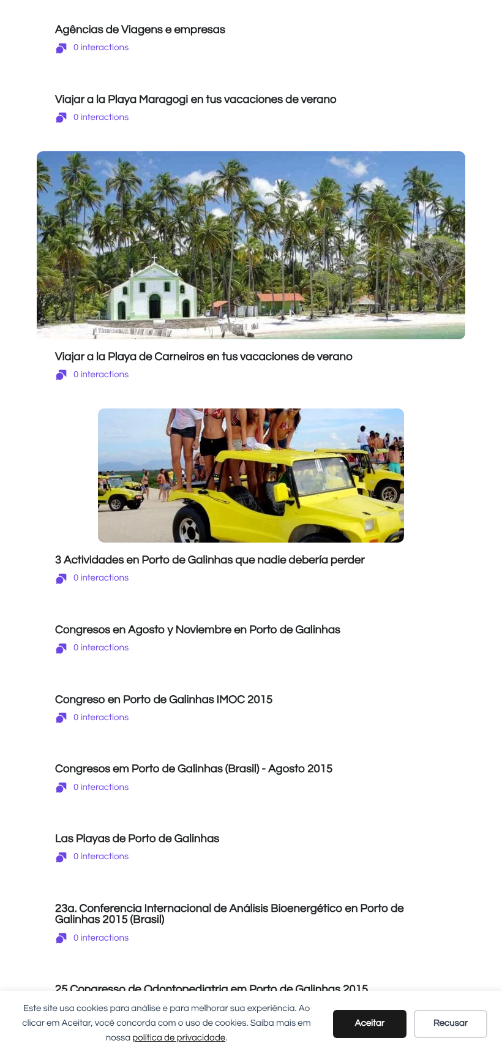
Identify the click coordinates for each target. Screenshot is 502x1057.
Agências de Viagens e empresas (140, 30)
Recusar (450, 1023)
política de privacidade (178, 1038)
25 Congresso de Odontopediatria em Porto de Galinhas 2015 (211, 989)
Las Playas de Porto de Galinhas (137, 838)
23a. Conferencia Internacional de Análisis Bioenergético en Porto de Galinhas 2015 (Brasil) (229, 914)
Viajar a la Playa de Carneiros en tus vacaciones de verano (204, 357)
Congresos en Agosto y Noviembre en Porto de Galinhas (197, 630)
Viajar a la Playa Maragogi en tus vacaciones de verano (196, 99)
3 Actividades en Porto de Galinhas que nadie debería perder (210, 560)
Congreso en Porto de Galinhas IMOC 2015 (163, 699)
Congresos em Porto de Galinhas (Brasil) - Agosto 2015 (193, 769)
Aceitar (369, 1023)
